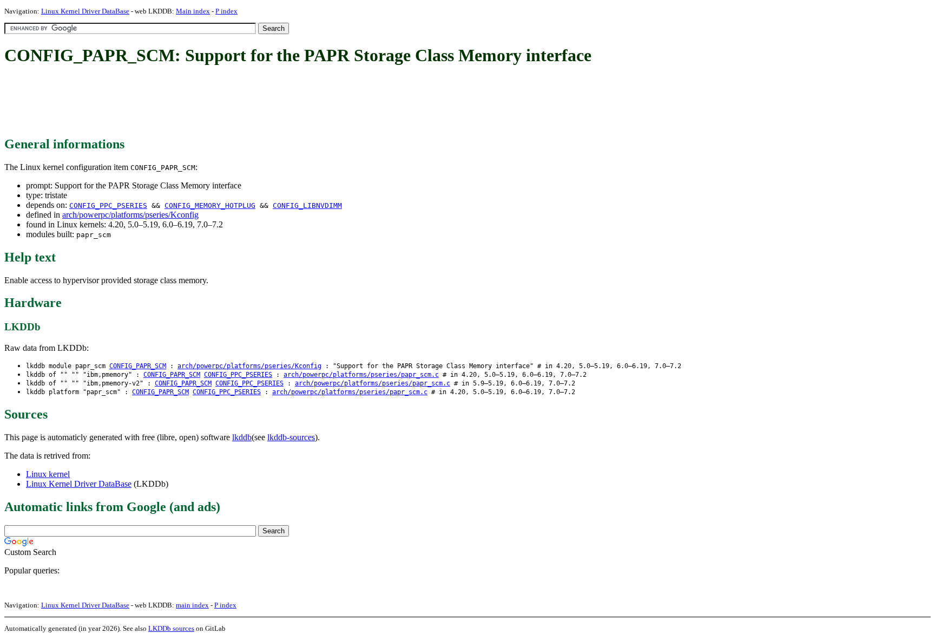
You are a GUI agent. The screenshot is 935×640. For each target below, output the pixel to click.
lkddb (242, 437)
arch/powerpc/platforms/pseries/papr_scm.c (361, 374)
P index (226, 11)
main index (192, 605)
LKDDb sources (171, 628)
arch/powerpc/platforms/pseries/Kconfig (130, 214)
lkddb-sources (291, 437)
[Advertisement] (201, 101)
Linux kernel (48, 474)
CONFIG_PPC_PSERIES (108, 205)
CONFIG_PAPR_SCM (137, 366)
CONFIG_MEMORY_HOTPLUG (209, 205)
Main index (193, 11)
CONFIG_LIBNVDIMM (307, 205)
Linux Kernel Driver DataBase (85, 11)
